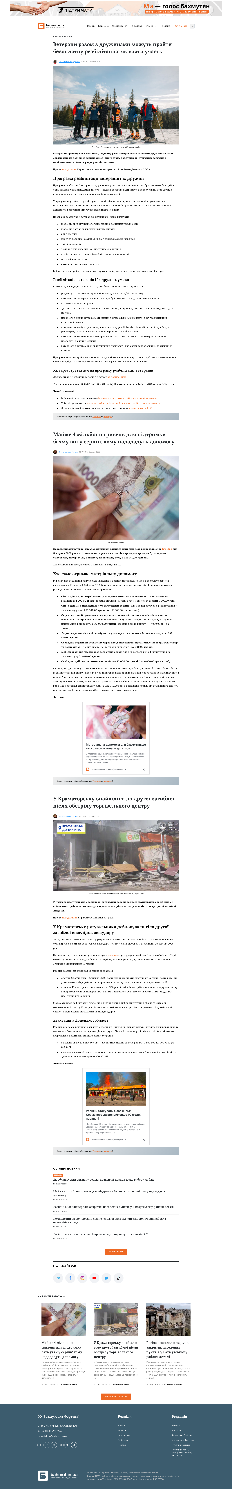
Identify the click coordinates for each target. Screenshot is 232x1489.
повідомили (69, 917)
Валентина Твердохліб (69, 62)
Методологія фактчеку (183, 1440)
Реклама (165, 26)
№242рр (167, 548)
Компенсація (119, 26)
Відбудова (136, 26)
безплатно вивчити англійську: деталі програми (127, 397)
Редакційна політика (182, 1435)
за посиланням (117, 376)
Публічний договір (181, 1445)
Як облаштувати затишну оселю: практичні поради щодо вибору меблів (103, 1179)
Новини (90, 26)
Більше (149, 26)
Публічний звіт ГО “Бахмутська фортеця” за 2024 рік (182, 1453)
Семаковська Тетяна (68, 452)
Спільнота (181, 26)
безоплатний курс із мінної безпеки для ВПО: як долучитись (123, 403)
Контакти (176, 1430)
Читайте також (50, 1296)
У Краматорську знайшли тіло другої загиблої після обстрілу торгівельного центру (116, 1350)
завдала (113, 955)
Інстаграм (108, 417)
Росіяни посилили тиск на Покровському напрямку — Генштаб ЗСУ (100, 1234)
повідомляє (69, 169)
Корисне (103, 26)
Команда (176, 1425)
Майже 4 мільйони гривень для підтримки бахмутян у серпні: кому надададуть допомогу (109, 1193)
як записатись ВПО (140, 408)
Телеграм (97, 417)
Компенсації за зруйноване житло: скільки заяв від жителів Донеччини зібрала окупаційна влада (109, 1220)
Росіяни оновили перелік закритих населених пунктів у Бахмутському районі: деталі (113, 1207)
